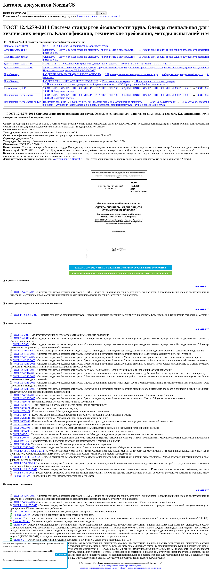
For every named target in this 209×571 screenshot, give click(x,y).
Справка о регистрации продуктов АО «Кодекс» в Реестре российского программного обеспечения (120, 568)
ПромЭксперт (11, 74)
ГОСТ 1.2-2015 (21, 338)
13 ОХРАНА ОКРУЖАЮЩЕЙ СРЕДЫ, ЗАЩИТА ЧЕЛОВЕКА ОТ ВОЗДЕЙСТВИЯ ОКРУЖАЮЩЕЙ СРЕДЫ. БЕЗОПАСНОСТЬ (117, 88)
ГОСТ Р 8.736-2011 (23, 472)
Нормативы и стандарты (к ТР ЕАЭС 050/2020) (69, 70)
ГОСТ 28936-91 (21, 424)
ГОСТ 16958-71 (21, 408)
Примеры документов (16, 46)
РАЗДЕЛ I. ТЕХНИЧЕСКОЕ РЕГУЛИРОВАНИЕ (70, 81)
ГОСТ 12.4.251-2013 (24, 395)
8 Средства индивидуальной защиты (182, 74)
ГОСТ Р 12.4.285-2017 (25, 505)
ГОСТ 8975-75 (21, 440)
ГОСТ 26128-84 (21, 418)
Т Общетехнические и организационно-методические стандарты (106, 101)
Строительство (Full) (15, 49)
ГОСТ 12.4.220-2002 (24, 360)
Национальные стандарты (18, 95)
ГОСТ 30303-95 (21, 427)
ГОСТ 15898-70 (21, 404)
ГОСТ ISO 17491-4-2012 (26, 456)
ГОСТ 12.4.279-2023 (24, 292)
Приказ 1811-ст (21, 475)
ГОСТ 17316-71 (21, 414)
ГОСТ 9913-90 (21, 444)
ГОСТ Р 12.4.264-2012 (25, 314)
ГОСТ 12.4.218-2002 (24, 357)
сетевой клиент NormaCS (68, 159)
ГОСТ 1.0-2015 (21, 334)
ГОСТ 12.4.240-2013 (24, 369)
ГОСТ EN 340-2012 (23, 447)
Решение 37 (19, 539)
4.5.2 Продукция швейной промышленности (143, 84)
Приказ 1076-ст (21, 514)
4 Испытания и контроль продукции (154, 81)
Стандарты (49, 49)
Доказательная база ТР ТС (18, 63)
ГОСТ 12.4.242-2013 (24, 376)
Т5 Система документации (161, 101)
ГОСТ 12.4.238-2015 (24, 363)
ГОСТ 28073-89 (21, 421)
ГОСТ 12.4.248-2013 (24, 388)
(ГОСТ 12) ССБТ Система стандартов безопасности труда (75, 46)
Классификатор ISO (15, 88)
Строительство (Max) (16, 56)
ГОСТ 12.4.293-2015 (24, 398)
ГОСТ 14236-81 (21, 401)
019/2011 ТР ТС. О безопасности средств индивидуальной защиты (80, 63)
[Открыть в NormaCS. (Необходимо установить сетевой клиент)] (4, 113)
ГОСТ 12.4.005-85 (23, 350)
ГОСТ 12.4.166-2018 (24, 353)
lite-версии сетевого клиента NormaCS (98, 16)
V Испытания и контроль (116, 81)
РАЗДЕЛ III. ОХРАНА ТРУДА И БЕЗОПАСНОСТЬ (72, 74)
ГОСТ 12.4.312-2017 (24, 502)
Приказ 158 (19, 518)
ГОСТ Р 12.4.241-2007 (25, 463)
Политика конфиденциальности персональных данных (120, 565)
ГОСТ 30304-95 (21, 431)
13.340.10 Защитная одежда (58, 91)
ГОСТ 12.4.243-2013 (24, 382)
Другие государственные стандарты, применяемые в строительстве (97, 49)
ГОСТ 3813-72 (21, 434)
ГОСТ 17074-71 (21, 411)
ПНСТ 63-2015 (21, 511)
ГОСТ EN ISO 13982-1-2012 (28, 450)
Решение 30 (19, 524)
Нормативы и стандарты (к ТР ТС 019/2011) (145, 63)
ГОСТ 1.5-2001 (21, 344)
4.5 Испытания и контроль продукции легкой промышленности (78, 84)
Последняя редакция (54, 101)
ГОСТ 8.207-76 (21, 437)
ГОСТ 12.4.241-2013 (24, 373)
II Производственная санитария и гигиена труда (131, 74)
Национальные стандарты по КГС (23, 101)
